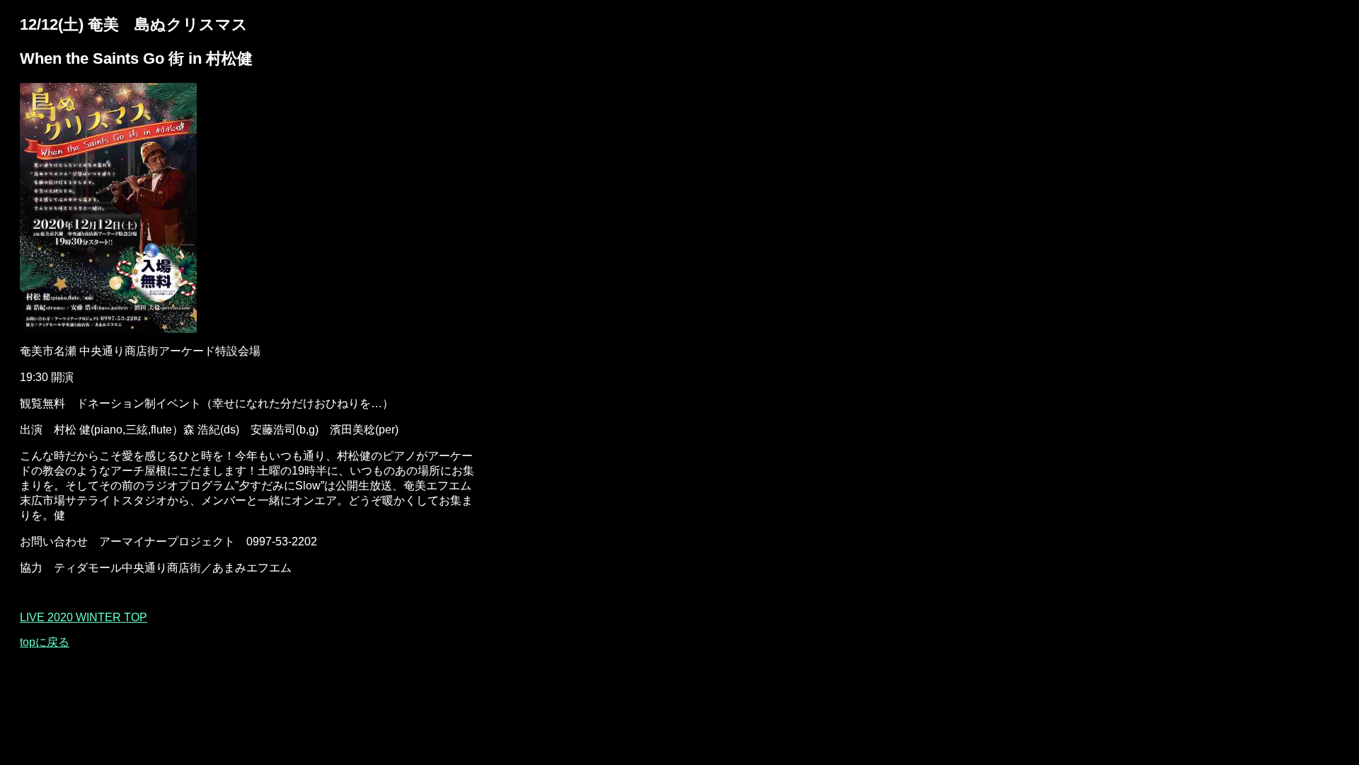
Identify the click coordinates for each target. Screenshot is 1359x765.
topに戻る (44, 642)
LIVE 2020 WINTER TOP (83, 617)
